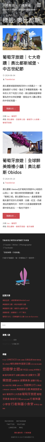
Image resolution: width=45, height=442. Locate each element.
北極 (18, 360)
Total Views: (7, 344)
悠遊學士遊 (20, 119)
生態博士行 (20, 385)
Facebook (9, 421)
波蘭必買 (24, 375)
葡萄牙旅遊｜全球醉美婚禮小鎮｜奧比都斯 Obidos (21, 166)
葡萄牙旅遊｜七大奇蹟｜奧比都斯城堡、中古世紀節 (21, 63)
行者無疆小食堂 (22, 403)
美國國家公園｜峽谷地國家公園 (14, 304)
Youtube (21, 424)
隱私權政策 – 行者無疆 (22, 432)
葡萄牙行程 (15, 398)
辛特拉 (36, 404)
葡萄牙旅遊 (7, 122)
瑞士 (40, 381)
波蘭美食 (25, 380)
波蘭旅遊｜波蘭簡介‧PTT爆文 (14, 312)
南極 (34, 360)
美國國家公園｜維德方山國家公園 (15, 308)
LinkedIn (12, 427)
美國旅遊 (35, 389)
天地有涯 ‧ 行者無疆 (16, 5)
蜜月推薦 (30, 226)
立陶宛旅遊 (6, 389)
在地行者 (33, 364)
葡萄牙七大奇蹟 (33, 119)
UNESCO (12, 359)
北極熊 (23, 360)
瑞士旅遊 (6, 385)
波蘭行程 (34, 380)
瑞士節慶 (12, 385)
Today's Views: (8, 340)
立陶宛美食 (12, 389)
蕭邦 (22, 399)
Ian (8, 116)
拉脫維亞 (31, 370)
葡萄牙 (14, 116)
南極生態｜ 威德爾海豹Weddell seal (16, 300)
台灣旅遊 (7, 364)
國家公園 (25, 363)
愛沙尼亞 (24, 369)
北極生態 (29, 359)
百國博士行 (30, 385)
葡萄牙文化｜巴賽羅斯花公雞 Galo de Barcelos (20, 316)
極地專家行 (10, 374)
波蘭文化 (32, 374)
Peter (5, 360)
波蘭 (18, 375)
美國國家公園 (23, 389)
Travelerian (10, 79)
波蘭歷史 (16, 380)
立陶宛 (38, 385)
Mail (21, 427)
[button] (39, 5)
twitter (10, 424)
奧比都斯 (10, 119)
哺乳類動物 (15, 363)
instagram (21, 421)
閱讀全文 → (11, 108)
